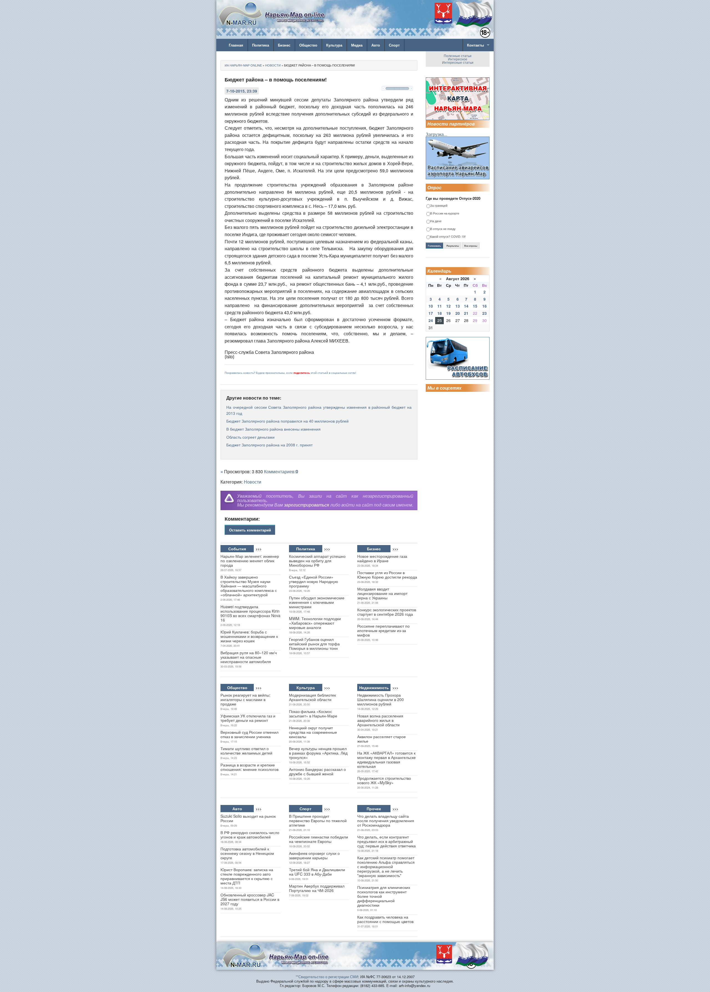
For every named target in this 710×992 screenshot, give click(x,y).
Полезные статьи (457, 55)
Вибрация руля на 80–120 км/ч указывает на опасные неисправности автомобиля (248, 657)
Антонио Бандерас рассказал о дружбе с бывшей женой (317, 771)
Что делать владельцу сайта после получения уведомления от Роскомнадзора (385, 820)
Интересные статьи (457, 62)
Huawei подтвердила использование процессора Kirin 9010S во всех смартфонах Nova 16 (250, 613)
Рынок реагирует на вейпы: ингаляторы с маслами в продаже (245, 699)
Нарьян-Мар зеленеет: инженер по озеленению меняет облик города (249, 560)
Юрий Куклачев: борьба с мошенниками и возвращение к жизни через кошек (249, 636)
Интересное (457, 59)
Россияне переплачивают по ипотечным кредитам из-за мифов (383, 630)
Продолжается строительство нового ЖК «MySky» (384, 780)
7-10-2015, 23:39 (241, 91)
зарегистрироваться (306, 505)
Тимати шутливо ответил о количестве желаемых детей (246, 751)
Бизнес (284, 45)
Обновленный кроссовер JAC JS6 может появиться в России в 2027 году (249, 899)
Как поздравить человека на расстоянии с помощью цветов (385, 919)
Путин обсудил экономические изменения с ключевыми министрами (316, 602)
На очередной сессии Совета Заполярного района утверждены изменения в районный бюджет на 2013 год (319, 410)
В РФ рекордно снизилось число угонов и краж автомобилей (249, 835)
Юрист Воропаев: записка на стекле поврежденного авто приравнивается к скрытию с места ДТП (246, 876)
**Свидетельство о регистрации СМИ (327, 976)
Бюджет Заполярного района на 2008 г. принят (269, 445)
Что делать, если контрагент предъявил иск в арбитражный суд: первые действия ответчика (386, 841)
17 (430, 313)
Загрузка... (436, 134)
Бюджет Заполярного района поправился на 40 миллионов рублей (287, 421)
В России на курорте (444, 213)
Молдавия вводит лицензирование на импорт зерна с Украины (382, 593)
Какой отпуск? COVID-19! (448, 236)
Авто (375, 45)
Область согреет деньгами (250, 437)
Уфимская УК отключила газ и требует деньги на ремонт (247, 718)
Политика (260, 45)
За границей (438, 205)
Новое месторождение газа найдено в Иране (382, 558)
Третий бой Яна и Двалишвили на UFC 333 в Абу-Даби (317, 872)
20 (457, 313)
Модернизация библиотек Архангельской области (312, 697)
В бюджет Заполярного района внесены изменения (273, 429)
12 (448, 306)
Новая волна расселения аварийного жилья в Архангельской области (380, 720)
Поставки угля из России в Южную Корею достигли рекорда (387, 575)
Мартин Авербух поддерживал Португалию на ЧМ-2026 (316, 888)
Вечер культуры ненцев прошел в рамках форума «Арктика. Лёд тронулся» (318, 753)
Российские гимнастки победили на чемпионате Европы (318, 839)
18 (439, 313)
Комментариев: (281, 471)
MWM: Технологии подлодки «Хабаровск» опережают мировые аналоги (315, 623)
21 (466, 313)
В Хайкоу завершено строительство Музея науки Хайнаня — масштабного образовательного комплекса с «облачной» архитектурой (248, 585)
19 (448, 313)
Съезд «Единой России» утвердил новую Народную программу (313, 581)
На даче (436, 221)
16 (484, 306)
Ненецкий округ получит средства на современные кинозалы (313, 732)
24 (430, 320)
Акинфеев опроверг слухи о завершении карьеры (314, 855)
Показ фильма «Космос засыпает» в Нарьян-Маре (313, 714)
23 (484, 313)
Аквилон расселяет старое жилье (381, 739)
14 (466, 306)
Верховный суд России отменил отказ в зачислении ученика (249, 734)
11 (439, 306)
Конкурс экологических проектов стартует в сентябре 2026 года (386, 612)
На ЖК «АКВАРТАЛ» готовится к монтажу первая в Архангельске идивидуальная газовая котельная (386, 759)
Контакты (475, 45)
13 (457, 306)
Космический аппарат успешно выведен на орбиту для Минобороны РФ (317, 560)
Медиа (356, 45)
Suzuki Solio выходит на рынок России (248, 818)
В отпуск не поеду (443, 229)
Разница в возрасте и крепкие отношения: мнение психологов (249, 767)
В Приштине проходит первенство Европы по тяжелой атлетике (318, 820)
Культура (334, 45)
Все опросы (470, 245)
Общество (308, 45)
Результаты (453, 245)
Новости (252, 482)
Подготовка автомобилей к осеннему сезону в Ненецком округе (247, 853)
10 (430, 306)
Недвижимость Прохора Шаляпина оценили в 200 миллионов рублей (380, 699)
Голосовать (434, 245)
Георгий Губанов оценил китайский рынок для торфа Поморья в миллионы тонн (314, 643)
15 (475, 306)
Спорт (394, 45)
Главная (236, 45)
